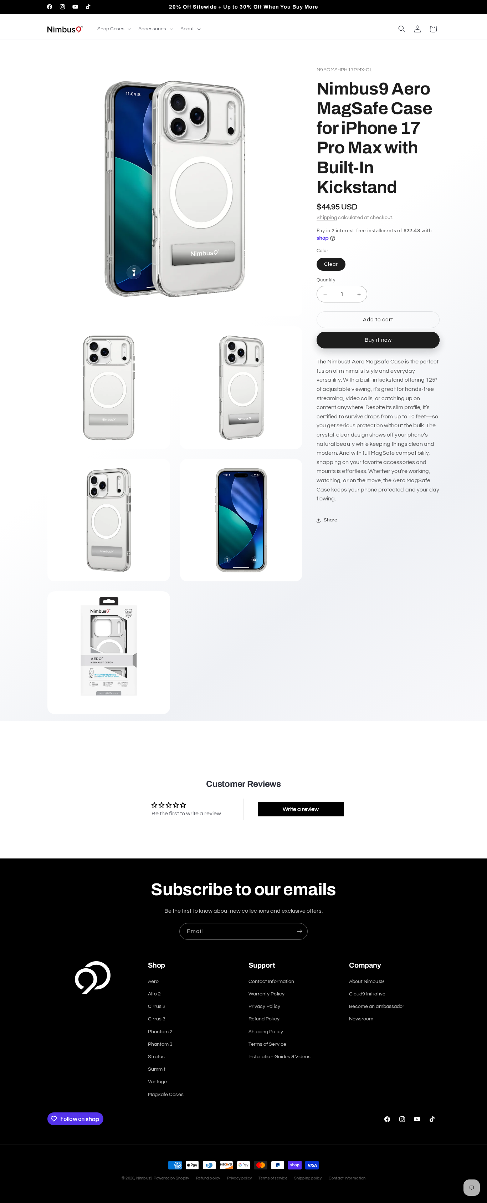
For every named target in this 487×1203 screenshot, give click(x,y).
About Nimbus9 (366, 981)
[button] (113, 28)
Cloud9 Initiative (367, 994)
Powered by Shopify (171, 1178)
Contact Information (271, 981)
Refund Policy (264, 1018)
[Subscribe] (299, 931)
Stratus (156, 1056)
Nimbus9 (144, 1178)
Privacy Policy (264, 1006)
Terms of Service (267, 1044)
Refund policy (208, 1178)
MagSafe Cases (166, 1094)
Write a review (301, 809)
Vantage (157, 1081)
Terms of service (272, 1178)
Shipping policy (308, 1178)
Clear (331, 264)
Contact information (347, 1178)
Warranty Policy (266, 994)
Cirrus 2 (156, 1006)
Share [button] (330, 520)
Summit (156, 1069)
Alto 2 (154, 994)
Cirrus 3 (156, 1018)
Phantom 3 (160, 1044)
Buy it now (378, 340)
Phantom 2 (160, 1031)
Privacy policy (239, 1178)
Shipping (327, 217)
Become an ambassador (376, 1006)
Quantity (326, 279)
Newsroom (361, 1018)
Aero (153, 981)
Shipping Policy (265, 1031)
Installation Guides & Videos (279, 1056)
